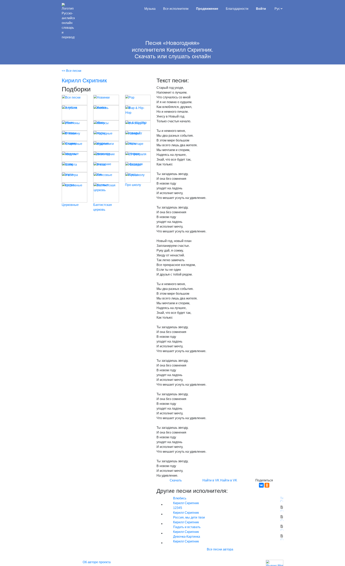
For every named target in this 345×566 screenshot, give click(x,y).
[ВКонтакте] (261, 485)
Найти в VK (210, 480)
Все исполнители (175, 8)
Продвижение (207, 8)
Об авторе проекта (97, 562)
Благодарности (237, 8)
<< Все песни (71, 70)
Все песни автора (220, 549)
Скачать (176, 480)
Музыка (150, 8)
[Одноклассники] (267, 485)
